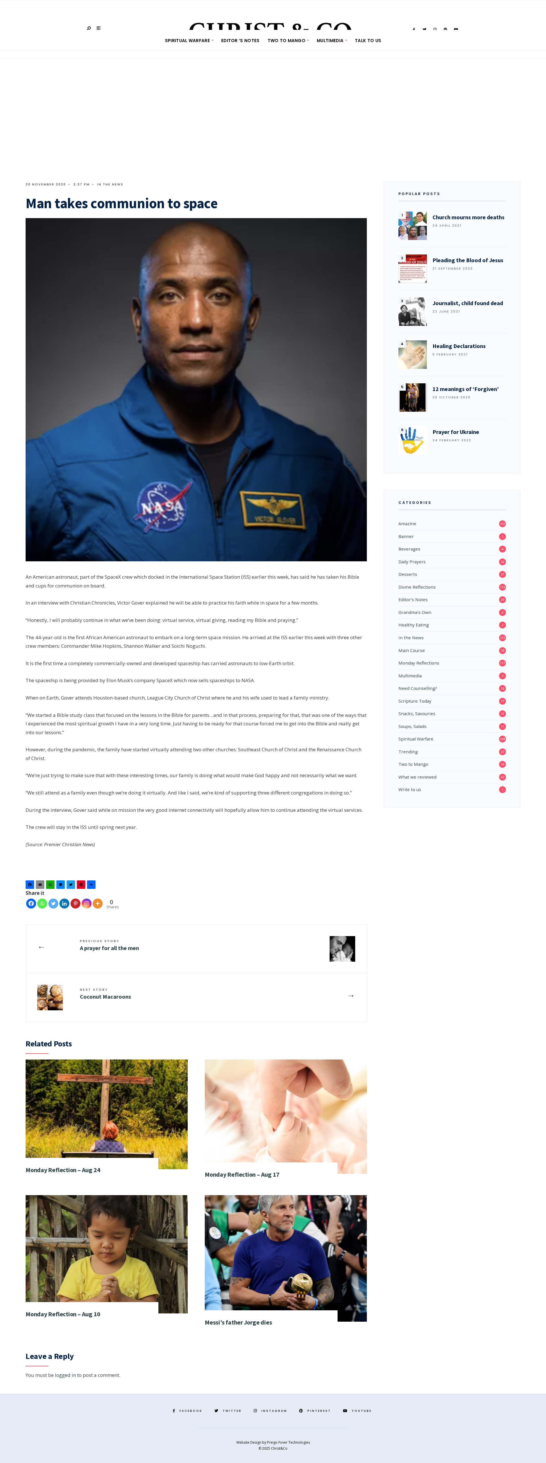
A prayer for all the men (109, 945)
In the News (110, 184)
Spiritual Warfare (187, 41)
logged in (65, 1375)
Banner (406, 536)
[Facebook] (31, 885)
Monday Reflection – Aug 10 (63, 1314)
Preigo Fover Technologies (288, 1442)
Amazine (407, 523)
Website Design (249, 1442)
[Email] (41, 885)
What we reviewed (417, 777)
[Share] (92, 885)
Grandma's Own (414, 612)
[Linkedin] (64, 904)
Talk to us (368, 41)
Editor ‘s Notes (240, 41)
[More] (98, 904)
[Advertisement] (273, 122)
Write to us (409, 789)
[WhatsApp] (51, 885)
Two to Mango (287, 41)
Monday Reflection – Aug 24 (63, 1170)
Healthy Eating (413, 625)
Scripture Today (414, 701)
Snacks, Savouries (416, 713)
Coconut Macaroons (105, 993)
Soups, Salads (412, 726)
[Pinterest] (82, 885)
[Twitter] (72, 885)
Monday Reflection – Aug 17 (242, 1174)
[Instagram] (87, 904)
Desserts (407, 574)
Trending (408, 751)
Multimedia (330, 41)
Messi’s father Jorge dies (238, 1322)
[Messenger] (61, 885)
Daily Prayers (412, 561)
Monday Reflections (418, 663)
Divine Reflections (417, 587)
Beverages (409, 549)
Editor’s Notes (413, 599)
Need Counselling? (417, 688)
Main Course (411, 650)
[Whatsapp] (42, 904)
